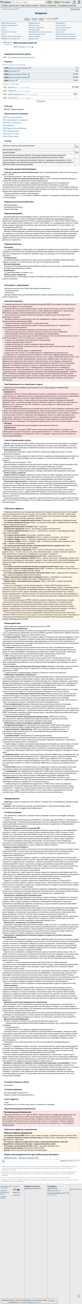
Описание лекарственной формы (11, 36)
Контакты (16, 1186)
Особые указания (61, 25)
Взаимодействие (33, 38)
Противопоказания (34, 30)
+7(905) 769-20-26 (52, 1195)
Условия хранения (61, 30)
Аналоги (43, 5)
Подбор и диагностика (10, 5)
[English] (14, 1189)
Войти (57, 2)
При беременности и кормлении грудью (40, 32)
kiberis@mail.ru (56, 1190)
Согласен (51, 1301)
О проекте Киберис (3, 1197)
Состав (3, 34)
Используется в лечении (8, 32)
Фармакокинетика (33, 25)
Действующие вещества (8, 23)
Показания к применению (36, 27)
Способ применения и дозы (36, 34)
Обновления (16, 1195)
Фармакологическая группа (9, 25)
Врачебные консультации (33, 1188)
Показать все (41, 101)
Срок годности (60, 32)
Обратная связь (53, 1188)
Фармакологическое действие (10, 38)
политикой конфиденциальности (30, 1302)
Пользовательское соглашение (6, 1187)
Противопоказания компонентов (65, 34)
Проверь (27, 19)
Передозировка (60, 23)
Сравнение (52, 5)
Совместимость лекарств (29, 5)
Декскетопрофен (20, 47)
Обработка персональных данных (4, 1192)
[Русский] (18, 1189)
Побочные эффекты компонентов (66, 36)
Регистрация (65, 2)
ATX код (3, 30)
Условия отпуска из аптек (63, 27)
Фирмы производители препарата (66, 38)
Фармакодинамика (34, 23)
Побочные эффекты (34, 36)
